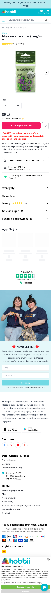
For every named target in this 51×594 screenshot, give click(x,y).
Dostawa (6, 464)
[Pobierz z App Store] (11, 429)
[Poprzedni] (4, 72)
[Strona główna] (3, 27)
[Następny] (46, 72)
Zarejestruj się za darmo (12, 490)
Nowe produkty (9, 498)
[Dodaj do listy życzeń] (45, 125)
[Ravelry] (25, 445)
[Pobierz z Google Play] (31, 429)
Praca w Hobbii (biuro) (12, 467)
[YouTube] (18, 445)
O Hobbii (6, 513)
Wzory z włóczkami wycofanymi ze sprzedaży (22, 505)
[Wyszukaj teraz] (46, 19)
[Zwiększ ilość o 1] (18, 105)
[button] (48, 11)
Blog (4, 494)
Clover (5, 33)
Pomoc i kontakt (9, 460)
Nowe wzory (7, 501)
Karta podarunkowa (11, 509)
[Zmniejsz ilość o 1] (5, 105)
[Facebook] (5, 445)
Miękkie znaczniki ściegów (16, 27)
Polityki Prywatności (35, 387)
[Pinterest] (11, 445)
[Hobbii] (8, 11)
